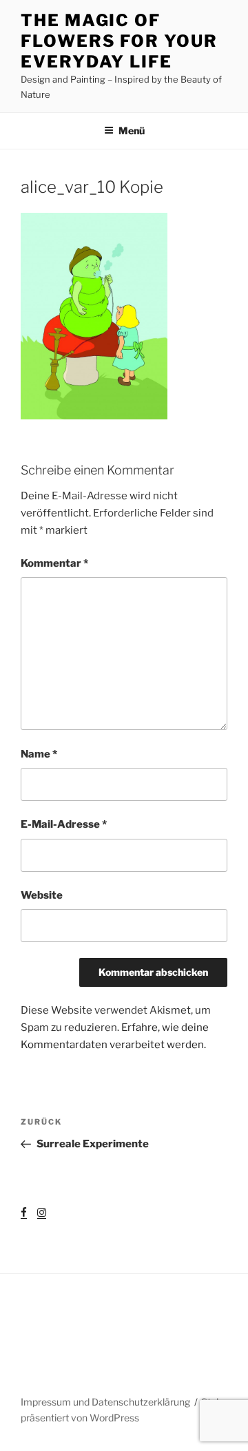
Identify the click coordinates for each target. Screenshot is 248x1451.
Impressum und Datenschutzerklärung (105, 1402)
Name (39, 754)
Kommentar (54, 563)
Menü (131, 130)
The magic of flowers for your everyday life (119, 41)
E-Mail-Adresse (64, 824)
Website (42, 895)
